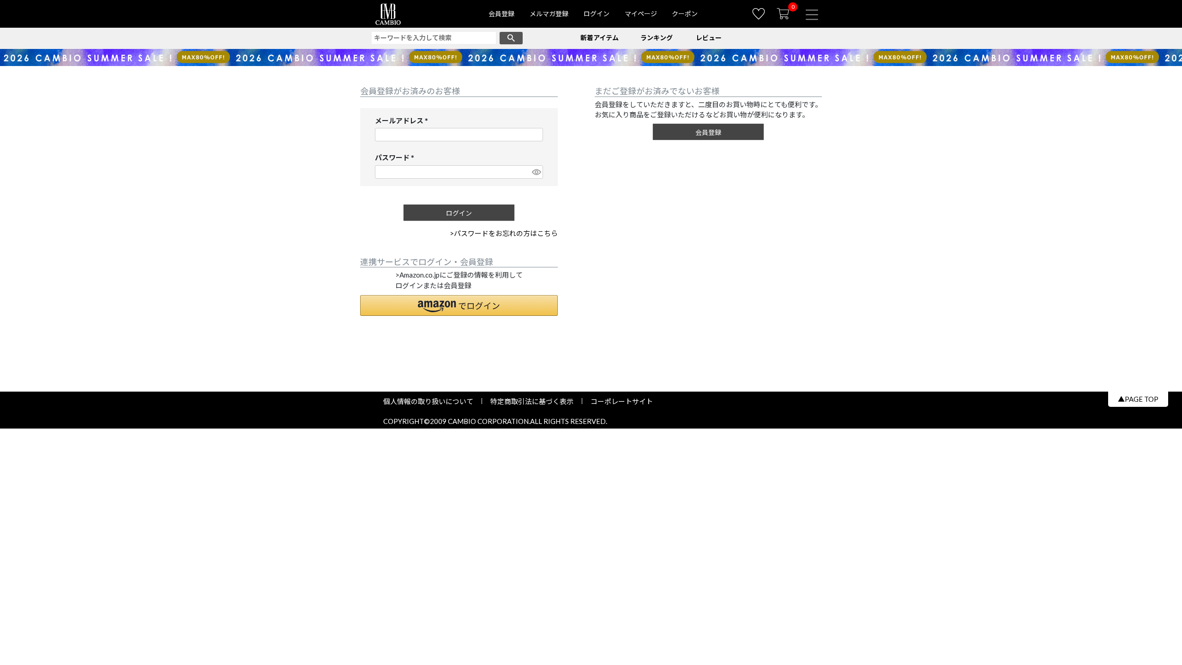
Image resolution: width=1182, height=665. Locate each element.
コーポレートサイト (618, 401)
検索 (511, 38)
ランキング (656, 38)
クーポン (685, 14)
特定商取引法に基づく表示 (531, 401)
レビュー (709, 38)
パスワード (396, 158)
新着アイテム (599, 38)
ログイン (596, 14)
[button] (459, 305)
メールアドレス (403, 121)
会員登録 (501, 14)
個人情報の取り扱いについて (431, 401)
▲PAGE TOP (1138, 399)
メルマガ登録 (549, 14)
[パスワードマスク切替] (536, 172)
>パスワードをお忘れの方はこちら (504, 233)
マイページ (641, 14)
